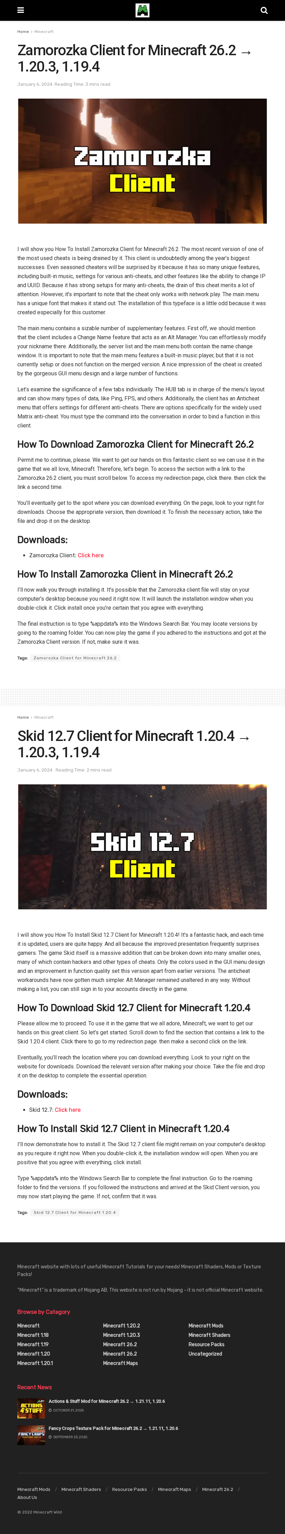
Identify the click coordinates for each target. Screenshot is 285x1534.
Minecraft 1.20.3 (121, 1335)
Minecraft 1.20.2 (121, 1326)
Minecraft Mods (206, 1326)
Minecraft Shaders (209, 1335)
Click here (91, 555)
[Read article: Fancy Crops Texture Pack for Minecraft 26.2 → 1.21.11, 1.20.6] (31, 1435)
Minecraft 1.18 (33, 1335)
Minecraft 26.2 (120, 1345)
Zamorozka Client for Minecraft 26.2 (75, 658)
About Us (27, 1497)
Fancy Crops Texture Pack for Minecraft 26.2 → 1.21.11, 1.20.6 (113, 1428)
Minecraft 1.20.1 (35, 1363)
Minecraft (44, 31)
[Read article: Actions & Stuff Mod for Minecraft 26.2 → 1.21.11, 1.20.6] (31, 1408)
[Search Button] (264, 10)
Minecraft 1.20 (33, 1354)
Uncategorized (205, 1354)
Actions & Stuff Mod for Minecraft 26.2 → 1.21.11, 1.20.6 (107, 1401)
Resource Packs (207, 1345)
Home (23, 31)
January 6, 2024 (34, 84)
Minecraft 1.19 (33, 1345)
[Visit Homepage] (142, 10)
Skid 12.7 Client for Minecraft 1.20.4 (75, 1212)
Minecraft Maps (120, 1363)
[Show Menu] (20, 10)
